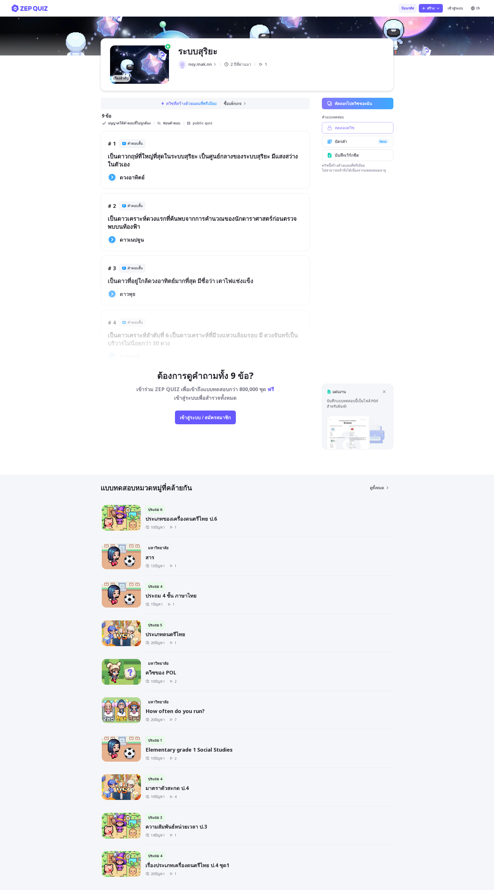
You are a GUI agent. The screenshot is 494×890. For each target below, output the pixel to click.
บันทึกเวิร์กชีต (347, 155)
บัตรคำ (361, 141)
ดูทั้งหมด (377, 487)
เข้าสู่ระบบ (455, 8)
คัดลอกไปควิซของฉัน (353, 103)
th (478, 8)
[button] (357, 416)
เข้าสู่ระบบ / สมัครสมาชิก (205, 417)
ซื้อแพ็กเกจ (233, 103)
